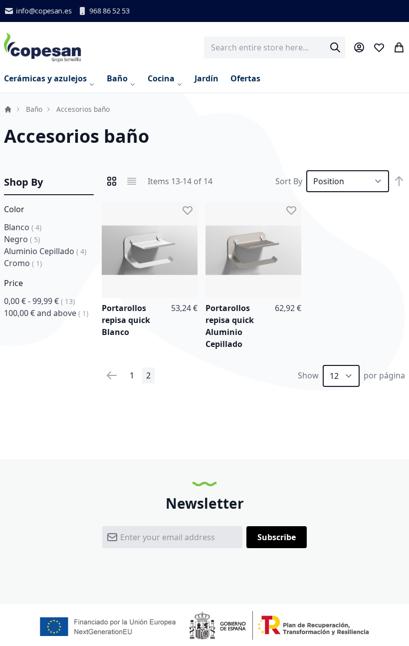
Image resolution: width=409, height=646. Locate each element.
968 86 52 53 (109, 10)
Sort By (288, 181)
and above (46, 313)
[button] (188, 210)
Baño (34, 109)
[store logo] (42, 47)
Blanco (22, 227)
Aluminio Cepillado (45, 251)
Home (8, 109)
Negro (22, 239)
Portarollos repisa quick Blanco (126, 320)
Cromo (23, 263)
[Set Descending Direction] (399, 181)
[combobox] (274, 47)
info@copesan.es (43, 10)
